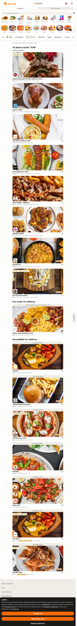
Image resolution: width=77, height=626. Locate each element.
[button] (9, 3)
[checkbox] (4, 29)
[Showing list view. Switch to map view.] (74, 13)
